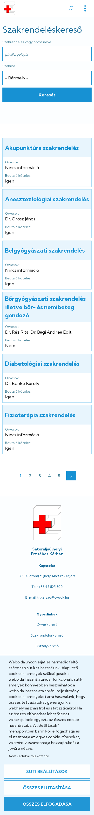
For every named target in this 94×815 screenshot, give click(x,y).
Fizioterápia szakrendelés (40, 415)
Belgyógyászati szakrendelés (45, 250)
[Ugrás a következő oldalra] (71, 475)
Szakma (8, 66)
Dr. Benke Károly (22, 383)
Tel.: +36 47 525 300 (47, 587)
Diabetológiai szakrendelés (42, 363)
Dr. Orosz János (20, 219)
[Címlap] (9, 8)
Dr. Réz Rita (16, 332)
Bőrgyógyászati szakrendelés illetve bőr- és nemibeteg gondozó (45, 307)
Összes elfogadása (47, 804)
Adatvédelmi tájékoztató (29, 756)
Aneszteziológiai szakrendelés (47, 199)
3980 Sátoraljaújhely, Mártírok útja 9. (47, 576)
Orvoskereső (47, 624)
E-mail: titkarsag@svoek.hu (47, 597)
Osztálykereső (47, 646)
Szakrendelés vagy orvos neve (26, 42)
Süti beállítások (47, 771)
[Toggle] (85, 8)
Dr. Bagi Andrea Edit (51, 332)
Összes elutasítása (47, 788)
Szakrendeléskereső (47, 635)
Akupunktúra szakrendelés (42, 147)
